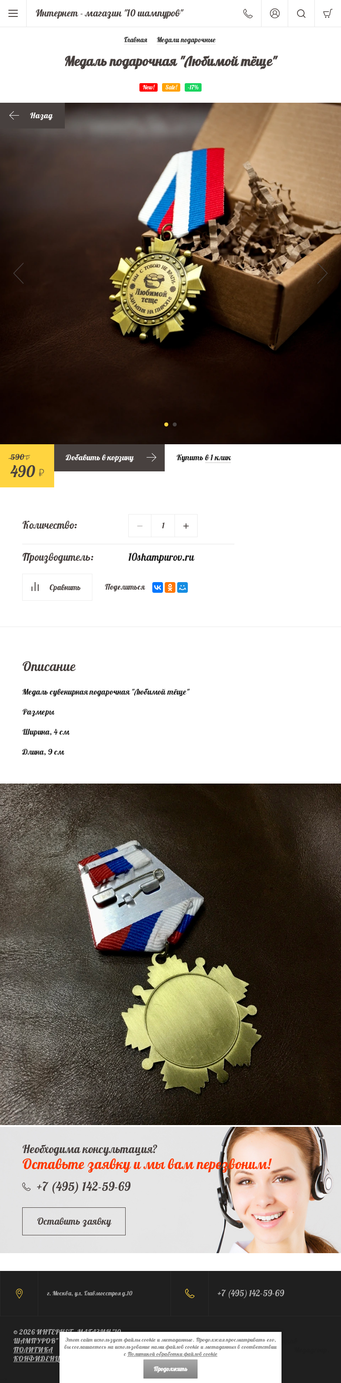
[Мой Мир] (182, 587)
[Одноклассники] (170, 587)
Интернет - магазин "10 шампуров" (109, 13)
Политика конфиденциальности (58, 1354)
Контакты (248, 13)
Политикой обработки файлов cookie (172, 1354)
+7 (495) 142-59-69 (84, 1186)
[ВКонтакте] (157, 587)
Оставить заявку (74, 1221)
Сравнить (65, 587)
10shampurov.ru (161, 557)
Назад (41, 115)
